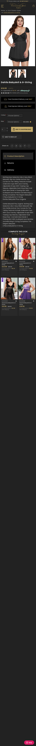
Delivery (10, 170)
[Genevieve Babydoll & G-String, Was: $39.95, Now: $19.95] (9, 288)
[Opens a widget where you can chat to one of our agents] (29, 742)
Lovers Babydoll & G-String (25, 263)
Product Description (15, 156)
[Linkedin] (20, 145)
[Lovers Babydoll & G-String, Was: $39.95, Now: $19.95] (27, 249)
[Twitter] (16, 145)
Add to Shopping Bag (23, 129)
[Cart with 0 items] (33, 6)
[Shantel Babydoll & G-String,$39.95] (27, 288)
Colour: (3, 115)
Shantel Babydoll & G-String (25, 303)
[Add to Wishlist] (16, 261)
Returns (10, 163)
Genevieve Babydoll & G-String (9, 303)
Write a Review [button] (23, 93)
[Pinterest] (24, 145)
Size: (3, 121)
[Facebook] (12, 145)
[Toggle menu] (2, 6)
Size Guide (26, 121)
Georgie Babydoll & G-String (8, 263)
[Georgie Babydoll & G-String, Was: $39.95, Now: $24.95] (9, 249)
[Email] (29, 145)
